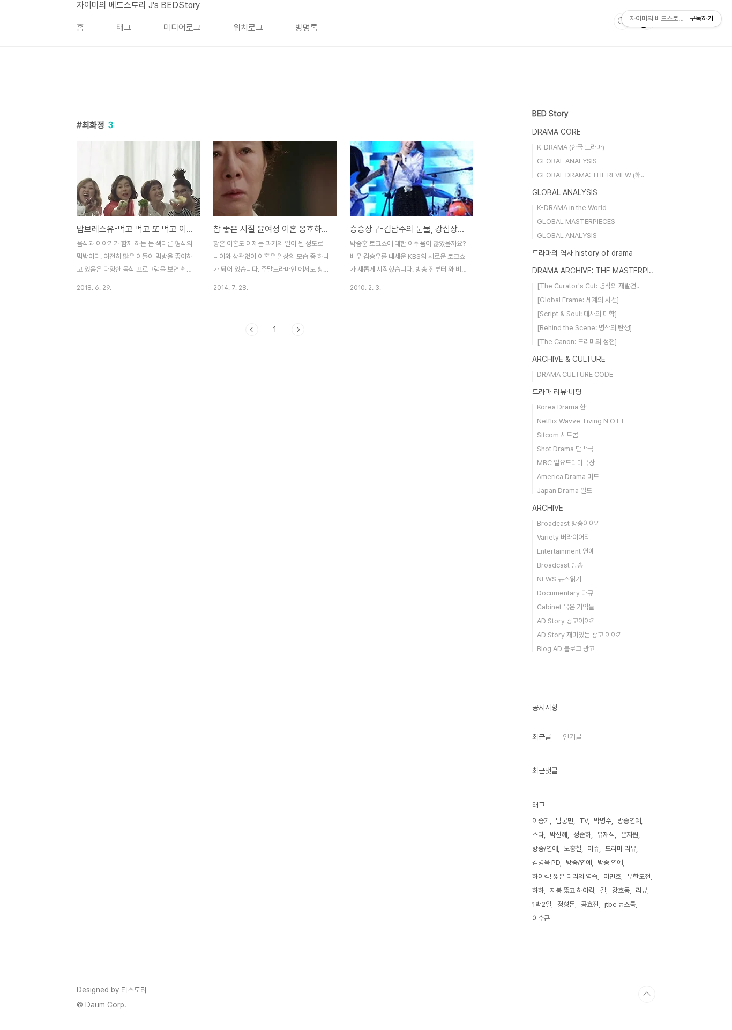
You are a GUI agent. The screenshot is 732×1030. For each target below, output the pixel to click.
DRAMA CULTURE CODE (575, 374)
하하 (538, 890)
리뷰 (641, 890)
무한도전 (639, 876)
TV (583, 821)
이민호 (612, 876)
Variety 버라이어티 (563, 537)
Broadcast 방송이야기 (569, 523)
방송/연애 (545, 849)
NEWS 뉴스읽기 (559, 579)
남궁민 (564, 821)
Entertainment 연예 (565, 551)
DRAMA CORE (556, 132)
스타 (538, 835)
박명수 (602, 821)
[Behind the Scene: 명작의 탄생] (584, 328)
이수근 (541, 918)
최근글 (541, 737)
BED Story (550, 113)
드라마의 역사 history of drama (582, 253)
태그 (123, 28)
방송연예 (629, 821)
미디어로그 (182, 28)
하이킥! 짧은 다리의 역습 (564, 876)
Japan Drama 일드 (564, 491)
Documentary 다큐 (565, 593)
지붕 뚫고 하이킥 (572, 890)
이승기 (541, 821)
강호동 (621, 890)
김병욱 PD (546, 863)
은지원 (629, 835)
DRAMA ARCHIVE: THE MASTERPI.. (592, 270)
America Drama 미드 (568, 477)
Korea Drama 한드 (564, 407)
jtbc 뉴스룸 (620, 904)
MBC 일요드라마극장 (566, 463)
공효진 (590, 904)
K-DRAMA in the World (572, 208)
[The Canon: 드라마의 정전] (577, 342)
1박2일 (541, 904)
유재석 (606, 835)
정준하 (582, 835)
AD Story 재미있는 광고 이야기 (580, 635)
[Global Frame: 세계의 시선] (578, 300)
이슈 (593, 849)
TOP (646, 994)
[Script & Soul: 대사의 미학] (577, 314)
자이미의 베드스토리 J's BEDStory (138, 5)
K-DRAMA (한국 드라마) (570, 147)
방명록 (306, 28)
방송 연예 (610, 863)
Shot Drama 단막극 (565, 449)
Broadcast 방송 (560, 565)
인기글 (572, 737)
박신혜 (558, 835)
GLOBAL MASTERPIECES (576, 222)
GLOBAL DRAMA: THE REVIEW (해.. (590, 175)
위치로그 (248, 28)
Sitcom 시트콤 (557, 435)
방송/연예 (579, 863)
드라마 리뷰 (620, 849)
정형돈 (566, 904)
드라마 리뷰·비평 (556, 391)
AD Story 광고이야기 (566, 621)
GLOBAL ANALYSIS (567, 161)
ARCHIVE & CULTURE (569, 359)
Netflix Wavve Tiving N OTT (581, 421)
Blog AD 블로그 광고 (566, 649)
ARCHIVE (547, 508)
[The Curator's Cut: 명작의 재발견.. (588, 286)
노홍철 (572, 849)
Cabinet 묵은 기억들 (565, 607)
